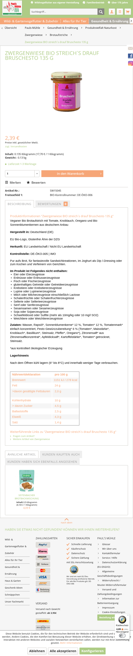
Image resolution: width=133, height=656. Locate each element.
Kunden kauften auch (61, 454)
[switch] (122, 636)
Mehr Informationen (71, 642)
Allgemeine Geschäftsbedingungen (110, 573)
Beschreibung (19, 204)
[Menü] (128, 616)
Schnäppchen (12, 594)
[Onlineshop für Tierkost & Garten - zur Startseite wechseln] (12, 8)
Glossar (106, 544)
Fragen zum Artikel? (23, 436)
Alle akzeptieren (63, 651)
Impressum (108, 607)
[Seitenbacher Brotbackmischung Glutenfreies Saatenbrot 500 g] (26, 480)
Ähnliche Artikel (22, 454)
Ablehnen (37, 651)
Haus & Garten (13, 580)
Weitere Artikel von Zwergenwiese (31, 439)
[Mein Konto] (112, 11)
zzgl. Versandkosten (16, 146)
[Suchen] (100, 11)
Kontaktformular (111, 553)
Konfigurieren (92, 651)
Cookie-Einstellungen (113, 612)
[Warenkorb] (128, 11)
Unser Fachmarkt (14, 601)
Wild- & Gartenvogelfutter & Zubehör (15, 546)
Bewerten (38, 182)
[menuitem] (67, 11)
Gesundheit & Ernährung (12, 570)
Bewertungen (52, 204)
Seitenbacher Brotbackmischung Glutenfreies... (27, 497)
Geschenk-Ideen (14, 587)
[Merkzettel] (120, 11)
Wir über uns (109, 548)
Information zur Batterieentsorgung (108, 601)
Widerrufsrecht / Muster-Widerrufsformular (111, 582)
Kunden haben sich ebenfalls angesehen (42, 462)
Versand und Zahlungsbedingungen (109, 592)
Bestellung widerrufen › (112, 617)
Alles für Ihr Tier (14, 560)
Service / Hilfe (109, 557)
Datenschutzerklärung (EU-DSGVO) (112, 564)
